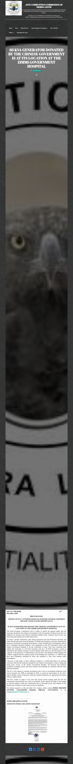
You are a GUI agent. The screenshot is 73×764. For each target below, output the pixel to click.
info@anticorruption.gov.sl (19, 692)
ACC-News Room (37, 70)
